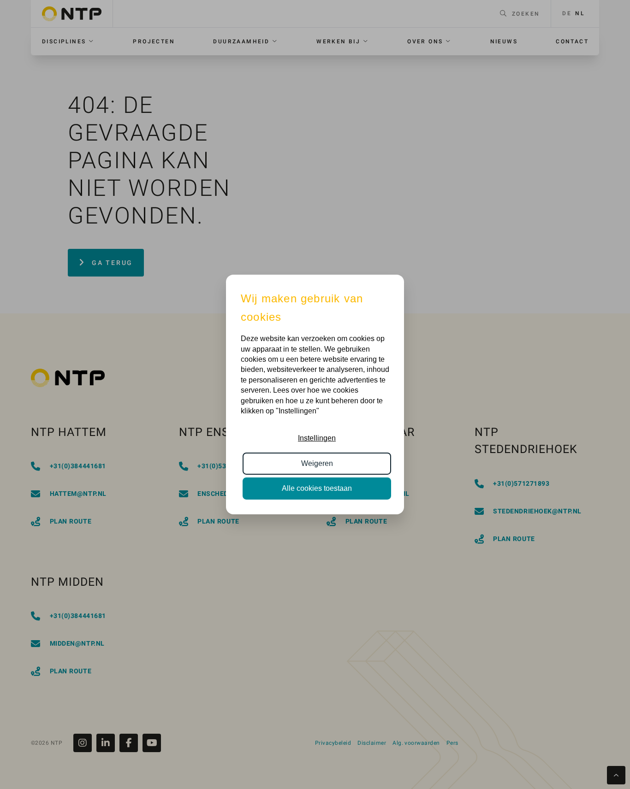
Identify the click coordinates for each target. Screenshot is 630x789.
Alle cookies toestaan (317, 488)
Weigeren (317, 463)
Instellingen (317, 438)
